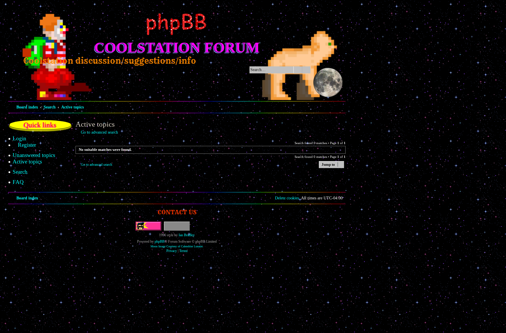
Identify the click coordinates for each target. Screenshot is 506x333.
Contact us (177, 212)
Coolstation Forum (177, 47)
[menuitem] (19, 138)
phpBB (160, 241)
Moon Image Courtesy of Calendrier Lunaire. (177, 246)
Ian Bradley (187, 235)
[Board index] (177, 24)
